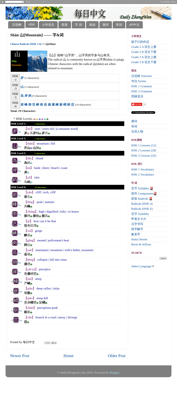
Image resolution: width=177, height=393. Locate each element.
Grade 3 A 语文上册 (143, 57)
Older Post (116, 355)
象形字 (135, 234)
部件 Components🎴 (144, 193)
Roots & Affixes (141, 244)
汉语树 (16, 24)
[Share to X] (50, 343)
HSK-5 (15, 95)
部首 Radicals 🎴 (142, 198)
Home (68, 355)
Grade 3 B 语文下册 (143, 62)
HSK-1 (15, 77)
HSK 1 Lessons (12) (143, 145)
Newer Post (19, 355)
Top (19, 132)
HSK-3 (15, 86)
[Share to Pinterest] (55, 343)
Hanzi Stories (139, 239)
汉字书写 (137, 224)
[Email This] (45, 343)
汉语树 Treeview (141, 76)
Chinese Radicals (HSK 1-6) (25, 44)
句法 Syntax (138, 81)
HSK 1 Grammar (141, 86)
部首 (65, 24)
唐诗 (105, 24)
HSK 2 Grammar (141, 91)
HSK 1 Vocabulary (142, 169)
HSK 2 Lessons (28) (143, 150)
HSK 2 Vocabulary (142, 174)
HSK (32, 24)
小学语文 (48, 24)
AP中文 (134, 24)
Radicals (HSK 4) (142, 203)
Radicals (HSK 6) (142, 208)
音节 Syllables (140, 214)
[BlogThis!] (48, 343)
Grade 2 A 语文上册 (143, 46)
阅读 (92, 24)
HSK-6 (15, 104)
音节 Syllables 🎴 (142, 188)
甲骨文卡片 (138, 219)
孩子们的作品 (140, 41)
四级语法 (137, 96)
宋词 (119, 24)
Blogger (114, 372)
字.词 (78, 24)
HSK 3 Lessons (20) (143, 155)
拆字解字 (137, 229)
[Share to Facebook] (53, 343)
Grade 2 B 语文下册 (143, 52)
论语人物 (137, 131)
